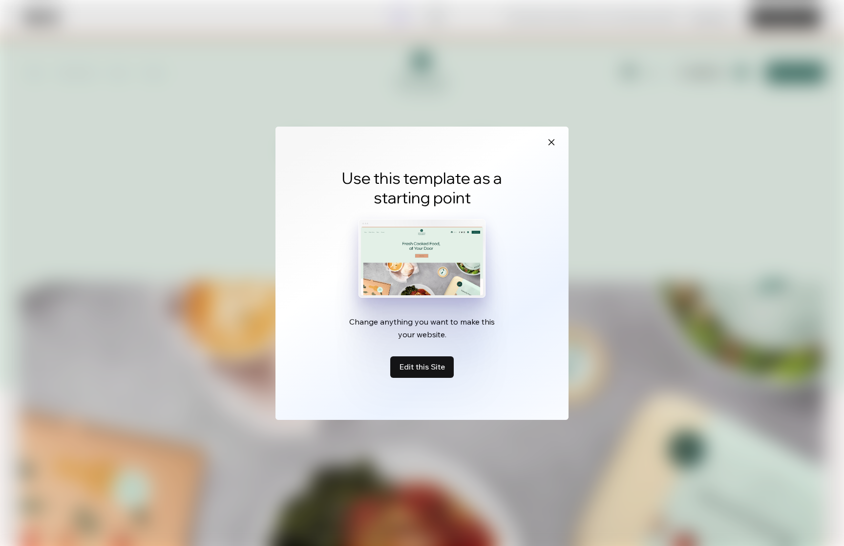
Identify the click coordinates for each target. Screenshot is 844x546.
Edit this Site (422, 366)
